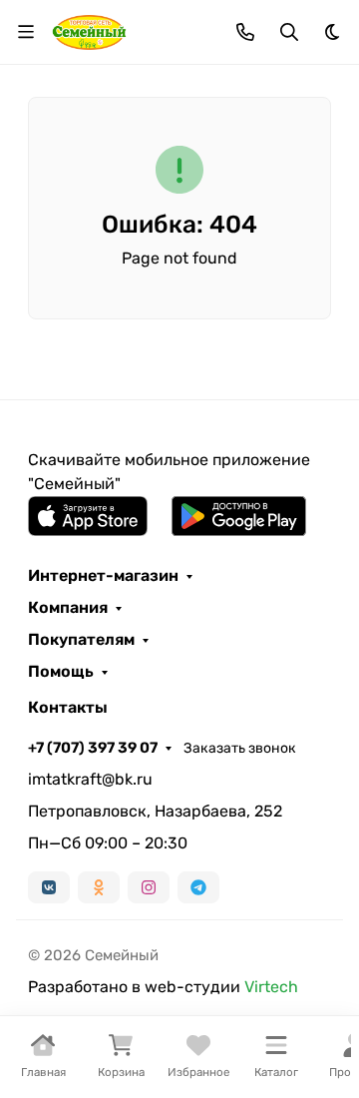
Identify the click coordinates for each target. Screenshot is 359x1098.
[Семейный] (89, 30)
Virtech (271, 986)
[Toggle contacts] (245, 32)
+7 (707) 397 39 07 (93, 748)
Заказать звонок (239, 748)
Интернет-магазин (103, 576)
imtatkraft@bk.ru (90, 779)
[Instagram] (149, 887)
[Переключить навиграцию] (26, 32)
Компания (68, 608)
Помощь (61, 672)
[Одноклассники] (99, 887)
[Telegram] (198, 887)
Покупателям (81, 640)
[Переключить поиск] (289, 32)
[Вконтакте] (49, 887)
